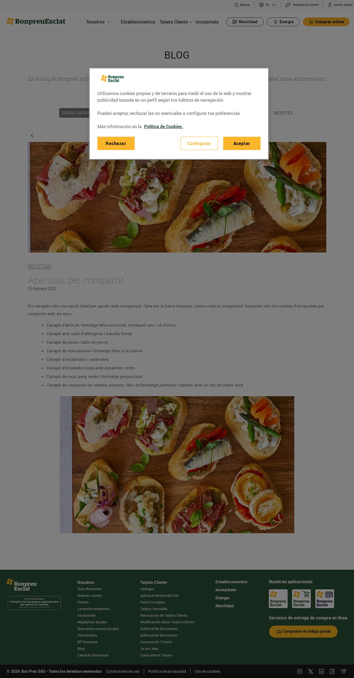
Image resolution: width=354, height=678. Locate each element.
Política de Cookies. (163, 126)
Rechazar (116, 143)
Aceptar (242, 143)
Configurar (199, 143)
